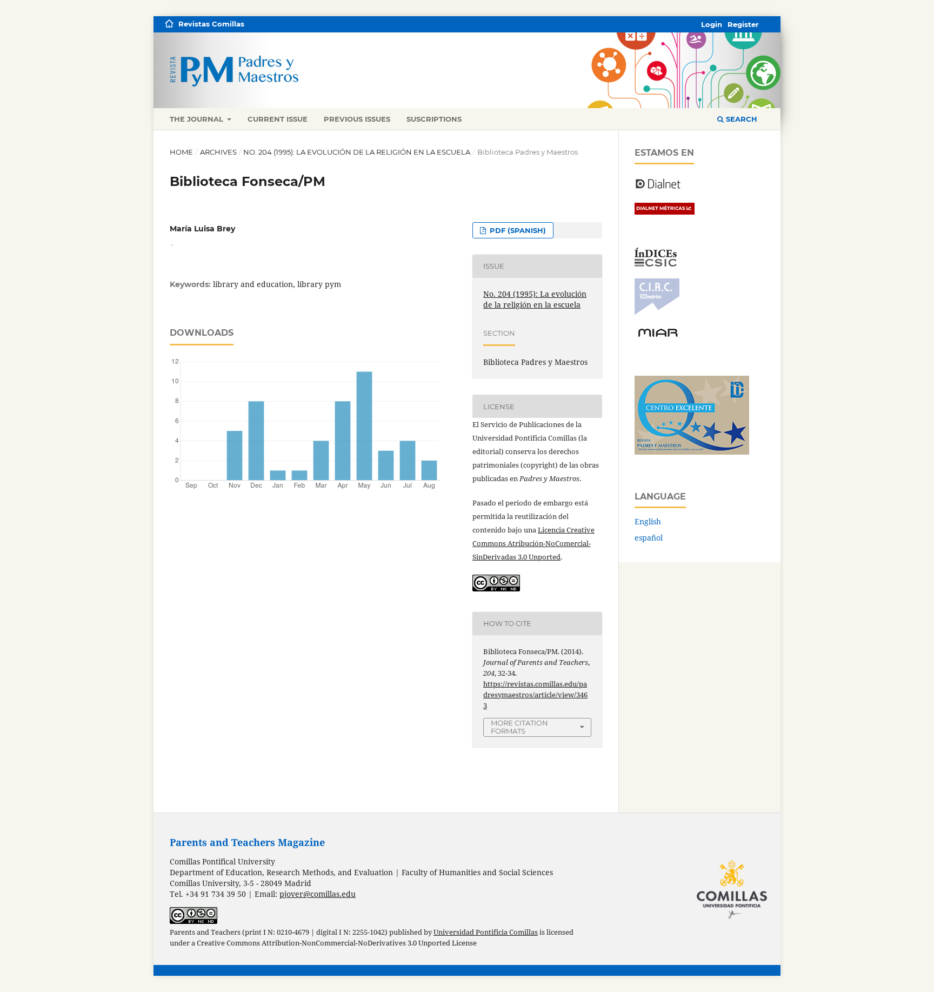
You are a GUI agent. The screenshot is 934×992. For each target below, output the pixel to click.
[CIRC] (657, 312)
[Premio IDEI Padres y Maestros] (692, 452)
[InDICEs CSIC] (656, 263)
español (649, 537)
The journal (197, 119)
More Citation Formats (519, 726)
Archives (218, 152)
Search (740, 119)
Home (181, 152)
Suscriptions (434, 119)
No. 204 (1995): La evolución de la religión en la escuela (356, 152)
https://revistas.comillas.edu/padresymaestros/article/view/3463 (535, 694)
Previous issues (357, 119)
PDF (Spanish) (517, 230)
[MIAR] (658, 336)
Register (743, 24)
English (648, 521)
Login (711, 24)
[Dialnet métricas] (665, 212)
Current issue (278, 119)
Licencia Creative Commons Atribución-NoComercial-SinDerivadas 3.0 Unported (533, 543)
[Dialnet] (658, 188)
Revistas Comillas (211, 23)
